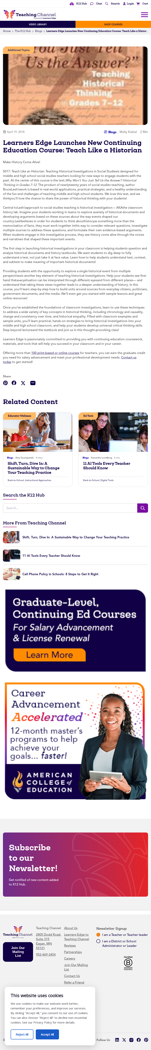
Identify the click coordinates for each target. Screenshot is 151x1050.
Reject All (24, 1032)
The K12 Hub (23, 31)
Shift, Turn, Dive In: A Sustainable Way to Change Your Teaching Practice (34, 468)
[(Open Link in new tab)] (75, 630)
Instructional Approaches (38, 480)
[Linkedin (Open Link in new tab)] (117, 1040)
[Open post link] (37, 432)
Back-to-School (16, 480)
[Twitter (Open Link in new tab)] (124, 1040)
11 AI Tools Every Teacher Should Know (106, 465)
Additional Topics (19, 50)
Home (7, 31)
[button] (127, 4)
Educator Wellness (19, 416)
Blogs (38, 31)
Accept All (50, 1032)
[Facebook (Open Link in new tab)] (139, 1040)
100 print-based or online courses (55, 353)
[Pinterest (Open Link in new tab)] (146, 1040)
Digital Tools (106, 480)
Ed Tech (88, 416)
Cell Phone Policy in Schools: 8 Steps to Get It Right (60, 574)
